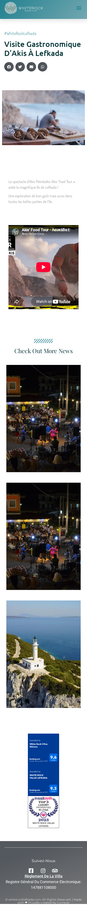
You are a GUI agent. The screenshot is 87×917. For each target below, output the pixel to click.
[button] (79, 8)
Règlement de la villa (44, 876)
